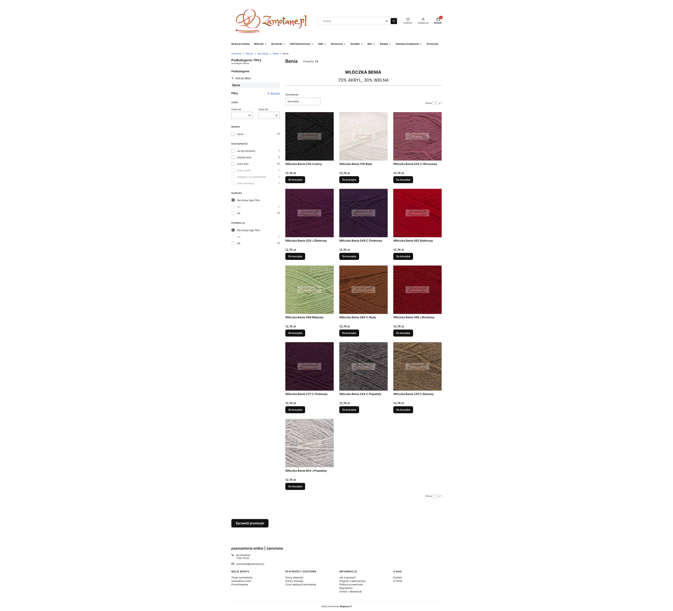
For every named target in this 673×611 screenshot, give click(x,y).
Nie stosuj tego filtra (248, 200)
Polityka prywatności (351, 584)
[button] (394, 21)
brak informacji (245, 183)
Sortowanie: (292, 94)
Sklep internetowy (335, 606)
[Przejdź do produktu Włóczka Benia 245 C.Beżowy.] (417, 366)
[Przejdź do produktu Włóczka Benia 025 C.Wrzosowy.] (417, 136)
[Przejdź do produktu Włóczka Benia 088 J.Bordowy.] (417, 289)
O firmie (397, 580)
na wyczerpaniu (246, 150)
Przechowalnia (239, 584)
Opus (240, 133)
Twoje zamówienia (241, 577)
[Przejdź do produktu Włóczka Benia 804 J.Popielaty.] (309, 443)
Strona (428, 103)
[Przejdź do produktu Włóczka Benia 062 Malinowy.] (417, 213)
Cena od (236, 109)
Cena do (263, 109)
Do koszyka (295, 179)
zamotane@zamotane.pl (250, 563)
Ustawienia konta (241, 580)
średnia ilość (244, 157)
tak (239, 206)
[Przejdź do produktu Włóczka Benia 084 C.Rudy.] (363, 289)
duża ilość (243, 163)
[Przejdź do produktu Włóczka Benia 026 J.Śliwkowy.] (309, 213)
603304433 (243, 555)
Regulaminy (346, 587)
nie (238, 213)
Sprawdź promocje (250, 523)
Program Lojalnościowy (352, 580)
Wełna (276, 53)
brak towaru (244, 170)
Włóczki (249, 53)
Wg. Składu (263, 53)
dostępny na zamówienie (251, 176)
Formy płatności (294, 577)
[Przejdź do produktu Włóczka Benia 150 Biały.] (363, 136)
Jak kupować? (347, 577)
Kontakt (397, 577)
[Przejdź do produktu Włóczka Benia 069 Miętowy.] (309, 289)
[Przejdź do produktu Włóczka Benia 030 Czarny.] (309, 136)
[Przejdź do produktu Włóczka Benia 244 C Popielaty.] (363, 366)
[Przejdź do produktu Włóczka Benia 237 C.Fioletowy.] (309, 366)
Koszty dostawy (294, 580)
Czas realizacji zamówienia (300, 584)
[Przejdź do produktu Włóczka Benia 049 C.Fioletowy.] (363, 213)
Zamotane (236, 53)
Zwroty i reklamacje (350, 591)
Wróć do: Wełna (243, 78)
